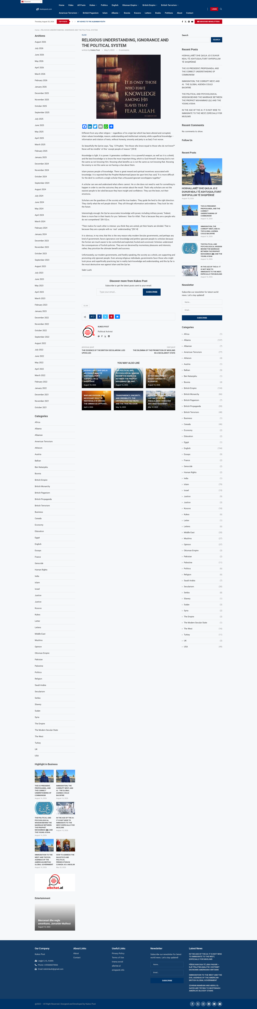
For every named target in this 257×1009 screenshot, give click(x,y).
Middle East (203, 532)
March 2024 (40, 221)
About (179, 13)
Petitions (169, 13)
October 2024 (41, 176)
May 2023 (39, 285)
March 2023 (40, 298)
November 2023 (42, 247)
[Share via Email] (117, 316)
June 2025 (39, 125)
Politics (104, 5)
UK (203, 640)
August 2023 (40, 266)
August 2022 (40, 343)
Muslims (203, 538)
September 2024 (42, 183)
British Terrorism (169, 5)
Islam (105, 13)
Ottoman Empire (129, 5)
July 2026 (39, 48)
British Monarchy (203, 394)
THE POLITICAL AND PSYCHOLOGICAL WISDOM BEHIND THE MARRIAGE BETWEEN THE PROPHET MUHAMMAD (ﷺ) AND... (127, 375)
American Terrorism (68, 13)
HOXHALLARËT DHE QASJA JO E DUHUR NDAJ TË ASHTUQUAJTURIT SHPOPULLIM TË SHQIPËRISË (95, 375)
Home (61, 5)
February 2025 (41, 151)
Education (203, 436)
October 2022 (41, 330)
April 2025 (39, 138)
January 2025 (41, 157)
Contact (189, 13)
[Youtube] (192, 22)
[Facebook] (182, 22)
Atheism (203, 358)
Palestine (203, 562)
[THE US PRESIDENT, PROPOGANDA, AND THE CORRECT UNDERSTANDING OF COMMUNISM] (190, 210)
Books (158, 13)
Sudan (203, 604)
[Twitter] (185, 22)
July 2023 (39, 273)
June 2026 (39, 55)
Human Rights (203, 472)
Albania (115, 13)
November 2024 (42, 170)
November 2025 (42, 99)
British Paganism (91, 13)
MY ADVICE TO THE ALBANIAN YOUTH (91, 22)
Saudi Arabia (203, 580)
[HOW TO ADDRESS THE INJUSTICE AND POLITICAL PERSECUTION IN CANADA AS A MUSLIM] (65, 845)
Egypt (203, 442)
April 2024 (39, 215)
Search (185, 35)
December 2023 (42, 241)
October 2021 (41, 407)
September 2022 (42, 337)
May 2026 (39, 61)
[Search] (221, 9)
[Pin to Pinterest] (111, 316)
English (115, 5)
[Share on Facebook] (99, 316)
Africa (203, 334)
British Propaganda (203, 406)
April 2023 (39, 292)
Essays (203, 454)
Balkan (203, 370)
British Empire (149, 5)
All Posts (81, 5)
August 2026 (40, 42)
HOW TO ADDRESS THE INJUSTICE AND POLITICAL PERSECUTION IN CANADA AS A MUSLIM (65, 860)
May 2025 (39, 132)
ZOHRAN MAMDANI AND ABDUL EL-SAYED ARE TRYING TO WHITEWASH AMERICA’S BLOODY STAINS (204, 988)
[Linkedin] (189, 22)
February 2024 (41, 228)
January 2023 (41, 311)
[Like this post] (93, 316)
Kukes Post (95, 50)
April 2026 (39, 67)
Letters (148, 13)
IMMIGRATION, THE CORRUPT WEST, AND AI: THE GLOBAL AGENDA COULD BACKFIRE (201, 84)
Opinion (203, 544)
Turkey (203, 634)
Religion (203, 574)
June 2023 (39, 279)
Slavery (203, 598)
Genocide (203, 466)
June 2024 (39, 202)
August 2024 (40, 189)
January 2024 (41, 234)
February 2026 (41, 80)
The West (203, 628)
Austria (203, 364)
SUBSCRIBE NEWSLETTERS (209, 22)
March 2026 (40, 74)
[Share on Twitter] (105, 316)
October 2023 (41, 253)
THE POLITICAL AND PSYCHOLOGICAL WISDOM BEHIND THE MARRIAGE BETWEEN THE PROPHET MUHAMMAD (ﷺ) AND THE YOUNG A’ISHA (211, 250)
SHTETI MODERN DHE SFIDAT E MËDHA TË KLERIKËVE (157, 378)
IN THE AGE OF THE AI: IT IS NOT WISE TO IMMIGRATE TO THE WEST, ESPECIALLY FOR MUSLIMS (202, 113)
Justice (203, 496)
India (203, 478)
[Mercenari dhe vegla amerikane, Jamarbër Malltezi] (55, 917)
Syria (203, 610)
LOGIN (214, 9)
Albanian (203, 346)
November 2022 (42, 324)
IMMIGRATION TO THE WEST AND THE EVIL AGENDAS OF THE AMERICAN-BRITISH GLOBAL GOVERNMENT (44, 860)
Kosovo (137, 13)
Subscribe (151, 292)
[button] (72, 22)
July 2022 (39, 350)
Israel (203, 490)
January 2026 (41, 87)
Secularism (203, 586)
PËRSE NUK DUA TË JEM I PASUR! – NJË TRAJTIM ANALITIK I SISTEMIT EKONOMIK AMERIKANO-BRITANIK (204, 967)
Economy (203, 430)
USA (203, 647)
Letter (203, 520)
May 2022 (39, 362)
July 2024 (39, 196)
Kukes (92, 5)
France (203, 460)
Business (203, 418)
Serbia (203, 592)
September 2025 (42, 112)
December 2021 (42, 394)
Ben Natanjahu (203, 376)
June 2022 (39, 356)
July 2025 (39, 119)
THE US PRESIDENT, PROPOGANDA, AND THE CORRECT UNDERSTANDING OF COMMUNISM (200, 71)
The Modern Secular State (203, 622)
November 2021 (42, 401)
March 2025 (40, 144)
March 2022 (40, 375)
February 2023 (41, 305)
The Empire (203, 616)
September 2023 (42, 260)
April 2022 (39, 369)
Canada (203, 424)
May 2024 (39, 208)
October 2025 (41, 106)
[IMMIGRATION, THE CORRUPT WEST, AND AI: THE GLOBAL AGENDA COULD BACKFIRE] (190, 230)
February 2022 (41, 382)
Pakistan (203, 556)
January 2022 (41, 388)
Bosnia (127, 13)
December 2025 (42, 93)
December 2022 (42, 317)
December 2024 (42, 164)
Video (70, 5)
